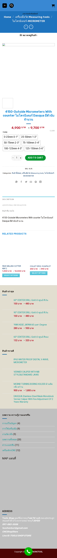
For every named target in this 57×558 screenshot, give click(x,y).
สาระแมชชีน (8, 445)
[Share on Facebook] (21, 182)
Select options (11, 275)
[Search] (11, 5)
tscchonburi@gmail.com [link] (15, 528)
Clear (52, 131)
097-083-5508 (10, 524)
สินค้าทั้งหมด (16, 173)
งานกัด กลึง (7, 434)
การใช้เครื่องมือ (9, 428)
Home (7, 16)
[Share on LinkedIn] (40, 182)
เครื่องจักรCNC (9, 450)
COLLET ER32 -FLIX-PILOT (40, 266)
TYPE (5, 132)
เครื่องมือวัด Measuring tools (32, 16)
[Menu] (4, 5)
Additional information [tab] (14, 205)
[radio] (11, 137)
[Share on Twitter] (26, 182)
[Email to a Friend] (31, 182)
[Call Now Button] (28, 551)
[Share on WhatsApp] (16, 182)
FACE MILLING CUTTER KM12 (11, 267)
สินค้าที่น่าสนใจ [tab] (8, 211)
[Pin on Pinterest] (35, 182)
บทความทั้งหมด (9, 439)
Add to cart (35, 157)
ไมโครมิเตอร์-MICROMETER (28, 21)
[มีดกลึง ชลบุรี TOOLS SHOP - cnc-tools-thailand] (30, 5)
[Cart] (53, 5)
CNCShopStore (10, 531)
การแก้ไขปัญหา (9, 423)
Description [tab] (8, 199)
